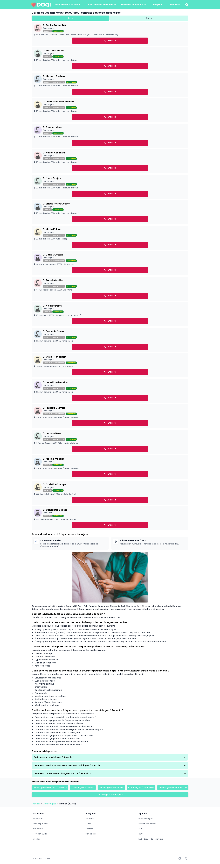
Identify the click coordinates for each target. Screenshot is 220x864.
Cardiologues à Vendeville (141, 787)
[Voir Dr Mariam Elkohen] (110, 85)
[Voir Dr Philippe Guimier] (110, 416)
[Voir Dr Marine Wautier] (110, 467)
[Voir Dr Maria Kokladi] (110, 238)
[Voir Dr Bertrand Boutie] (110, 59)
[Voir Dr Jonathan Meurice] (110, 391)
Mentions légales (146, 818)
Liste (70, 18)
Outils (88, 823)
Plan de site (91, 834)
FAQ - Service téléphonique (151, 839)
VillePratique (38, 828)
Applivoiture (38, 818)
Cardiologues (50, 803)
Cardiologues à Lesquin (83, 787)
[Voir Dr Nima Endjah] (110, 187)
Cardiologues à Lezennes (111, 787)
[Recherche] (187, 5)
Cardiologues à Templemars (173, 787)
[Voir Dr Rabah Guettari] (110, 289)
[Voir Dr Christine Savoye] (110, 493)
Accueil (36, 803)
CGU (140, 828)
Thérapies (156, 4)
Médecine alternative (132, 4)
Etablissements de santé (100, 4)
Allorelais (36, 839)
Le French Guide (40, 834)
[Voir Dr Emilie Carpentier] (110, 34)
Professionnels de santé (67, 4)
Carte (149, 18)
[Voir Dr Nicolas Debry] (110, 314)
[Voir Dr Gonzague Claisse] (110, 518)
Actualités (175, 4)
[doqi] (41, 5)
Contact (89, 828)
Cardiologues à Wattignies (110, 794)
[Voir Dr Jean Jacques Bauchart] (110, 110)
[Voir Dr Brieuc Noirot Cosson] (110, 212)
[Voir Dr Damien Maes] (110, 136)
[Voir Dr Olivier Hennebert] (110, 365)
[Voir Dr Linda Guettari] (110, 263)
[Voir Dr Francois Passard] (110, 340)
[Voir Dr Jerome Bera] (110, 442)
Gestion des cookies (147, 823)
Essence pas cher (40, 823)
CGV (140, 834)
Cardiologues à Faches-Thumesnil (50, 787)
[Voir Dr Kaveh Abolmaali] (110, 161)
